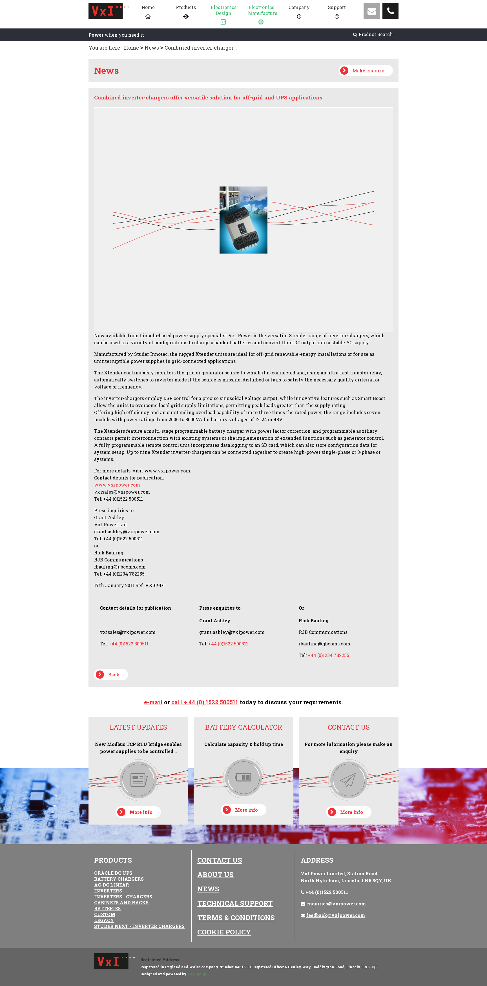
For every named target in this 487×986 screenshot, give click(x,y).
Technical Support (235, 903)
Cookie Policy (224, 931)
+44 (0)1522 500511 (327, 892)
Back (113, 675)
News (152, 47)
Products (186, 7)
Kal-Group (196, 974)
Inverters (108, 891)
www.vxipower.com (117, 485)
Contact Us (219, 860)
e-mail (153, 702)
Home (148, 7)
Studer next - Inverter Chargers (139, 926)
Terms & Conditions (236, 917)
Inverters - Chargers (123, 897)
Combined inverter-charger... (201, 47)
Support (337, 7)
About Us (215, 874)
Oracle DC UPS (113, 873)
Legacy (104, 920)
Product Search (375, 34)
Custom (104, 914)
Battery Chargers (119, 879)
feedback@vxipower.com (335, 915)
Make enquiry (368, 71)
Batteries (107, 908)
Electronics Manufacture (262, 10)
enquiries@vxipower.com (336, 904)
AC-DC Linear (111, 885)
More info (141, 812)
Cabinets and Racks (121, 902)
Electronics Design (223, 10)
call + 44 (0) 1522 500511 (204, 702)
